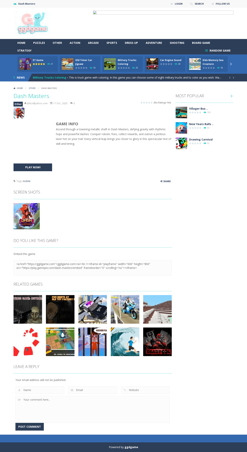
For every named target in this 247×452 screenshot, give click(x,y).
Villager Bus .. (198, 108)
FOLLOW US (223, 3)
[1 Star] (141, 103)
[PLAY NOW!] (25, 64)
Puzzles (39, 43)
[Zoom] (27, 216)
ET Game (38, 60)
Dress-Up (131, 43)
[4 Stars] (149, 103)
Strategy (24, 50)
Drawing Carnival (201, 139)
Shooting (177, 43)
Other (57, 43)
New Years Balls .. (201, 124)
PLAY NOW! (33, 167)
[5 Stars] (152, 103)
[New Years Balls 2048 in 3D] (181, 128)
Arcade (93, 43)
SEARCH (199, 3)
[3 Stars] (146, 103)
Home (21, 43)
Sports (112, 43)
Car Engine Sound (170, 60)
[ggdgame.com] (33, 23)
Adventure (154, 43)
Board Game (201, 43)
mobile (26, 181)
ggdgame (131, 447)
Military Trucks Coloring (49, 77)
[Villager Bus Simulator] (181, 112)
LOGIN (179, 3)
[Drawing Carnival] (181, 143)
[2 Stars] (144, 103)
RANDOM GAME (220, 50)
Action (75, 43)
